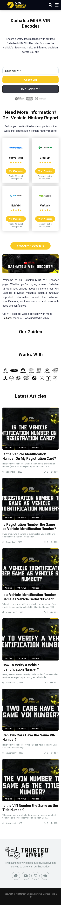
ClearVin (45, 157)
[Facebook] (16, 876)
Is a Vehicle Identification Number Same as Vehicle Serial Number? (29, 597)
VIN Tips (35, 447)
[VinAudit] (45, 201)
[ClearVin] (45, 153)
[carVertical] (15, 153)
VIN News (21, 447)
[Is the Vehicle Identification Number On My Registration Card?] (30, 429)
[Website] (45, 876)
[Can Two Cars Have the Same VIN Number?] (30, 710)
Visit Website (16, 171)
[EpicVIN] (15, 201)
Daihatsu (7, 318)
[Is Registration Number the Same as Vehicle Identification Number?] (30, 499)
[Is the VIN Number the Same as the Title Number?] (30, 780)
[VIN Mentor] (16, 4)
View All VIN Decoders (30, 245)
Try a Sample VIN (30, 89)
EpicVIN (15, 205)
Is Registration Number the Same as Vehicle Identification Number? (29, 526)
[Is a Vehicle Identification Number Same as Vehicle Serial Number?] (30, 569)
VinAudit (45, 205)
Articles (8, 447)
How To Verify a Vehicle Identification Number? (21, 667)
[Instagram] (35, 876)
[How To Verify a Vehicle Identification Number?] (30, 639)
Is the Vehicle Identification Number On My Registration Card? (29, 456)
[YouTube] (26, 876)
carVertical (16, 157)
